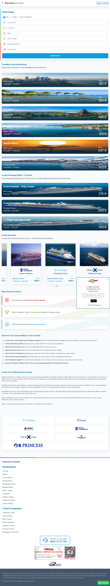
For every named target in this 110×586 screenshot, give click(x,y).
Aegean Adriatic (8, 497)
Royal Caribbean (8, 522)
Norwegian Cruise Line (11, 532)
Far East (5, 471)
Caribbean (6, 494)
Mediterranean (8, 487)
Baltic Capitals (7, 490)
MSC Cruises (7, 519)
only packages (26, 17)
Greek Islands (7, 481)
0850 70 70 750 (103, 4)
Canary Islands (8, 503)
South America (8, 477)
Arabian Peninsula (9, 500)
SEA (7, 17)
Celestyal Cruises (9, 513)
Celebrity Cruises (9, 525)
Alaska (5, 474)
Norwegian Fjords (9, 484)
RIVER (15, 17)
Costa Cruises (7, 516)
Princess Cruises (8, 529)
